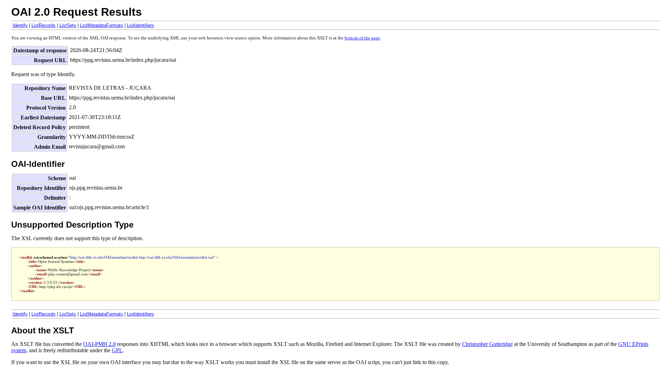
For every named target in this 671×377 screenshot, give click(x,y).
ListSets (67, 25)
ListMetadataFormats (101, 25)
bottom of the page (362, 38)
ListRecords (43, 25)
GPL (117, 350)
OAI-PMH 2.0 (99, 344)
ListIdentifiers (140, 25)
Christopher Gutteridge (487, 344)
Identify (20, 25)
